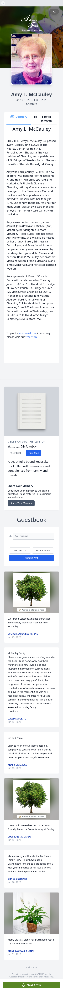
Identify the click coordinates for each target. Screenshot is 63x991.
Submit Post (31, 557)
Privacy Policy (22, 976)
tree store (32, 337)
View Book (15, 452)
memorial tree (28, 333)
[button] (31, 592)
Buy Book (34, 452)
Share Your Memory (21, 503)
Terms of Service (40, 976)
